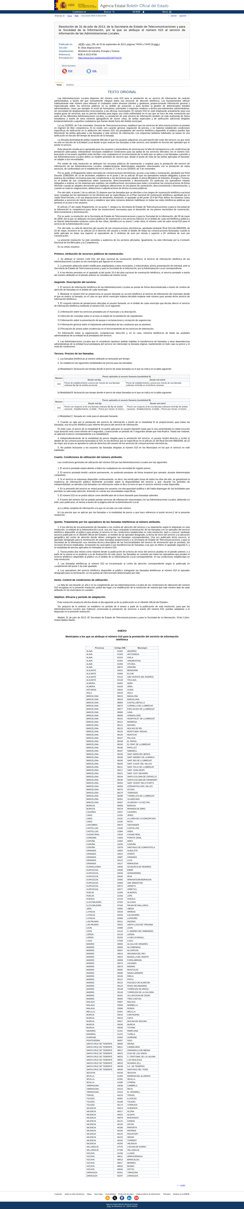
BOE (77, 16)
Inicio (69, 16)
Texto (59, 85)
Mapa (89, 1194)
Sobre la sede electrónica (74, 1194)
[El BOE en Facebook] (122, 1200)
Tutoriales (167, 1194)
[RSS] (107, 1200)
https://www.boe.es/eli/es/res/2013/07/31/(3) (100, 58)
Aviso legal (98, 1194)
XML (94, 71)
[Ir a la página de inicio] (134, 6)
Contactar (58, 1194)
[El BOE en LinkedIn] (129, 1200)
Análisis (70, 85)
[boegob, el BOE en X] (115, 1200)
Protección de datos (126, 1194)
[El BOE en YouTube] (136, 1200)
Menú (165, 12)
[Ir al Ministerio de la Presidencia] (76, 5)
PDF (70, 71)
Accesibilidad (110, 1194)
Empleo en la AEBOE (181, 1194)
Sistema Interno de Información (148, 1194)
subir (182, 1185)
